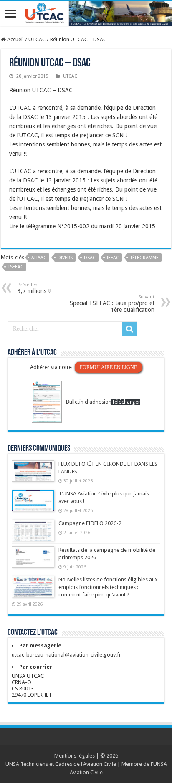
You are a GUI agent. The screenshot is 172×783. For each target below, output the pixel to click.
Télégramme (144, 257)
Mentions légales (74, 756)
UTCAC (37, 39)
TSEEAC (15, 267)
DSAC (90, 257)
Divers (65, 257)
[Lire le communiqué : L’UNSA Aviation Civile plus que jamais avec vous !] (33, 504)
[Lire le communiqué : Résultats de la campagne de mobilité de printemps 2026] (33, 561)
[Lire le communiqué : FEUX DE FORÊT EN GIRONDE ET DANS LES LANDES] (33, 475)
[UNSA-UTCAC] (86, 13)
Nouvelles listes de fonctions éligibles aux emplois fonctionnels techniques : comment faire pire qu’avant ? (108, 587)
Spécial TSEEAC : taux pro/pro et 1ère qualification (112, 303)
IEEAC (113, 257)
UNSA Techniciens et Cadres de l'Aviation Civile (60, 764)
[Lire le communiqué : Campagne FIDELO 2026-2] (33, 534)
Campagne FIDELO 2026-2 (89, 523)
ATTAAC (38, 257)
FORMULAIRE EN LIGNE (108, 367)
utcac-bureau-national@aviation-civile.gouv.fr (66, 655)
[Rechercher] (129, 329)
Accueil (15, 39)
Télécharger (125, 402)
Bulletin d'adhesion (88, 402)
